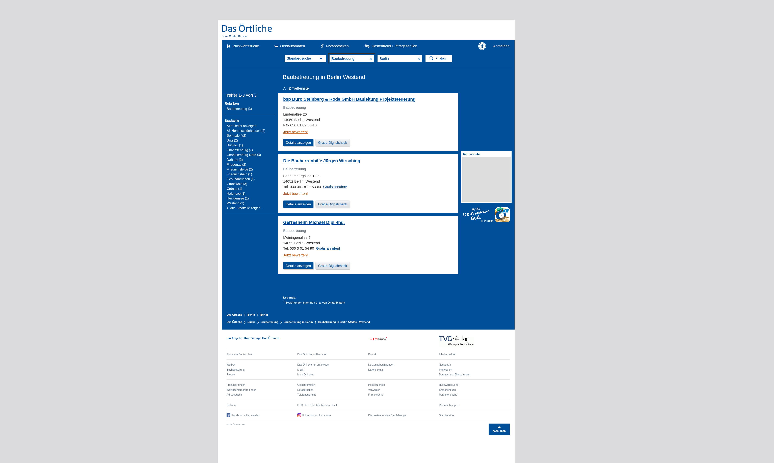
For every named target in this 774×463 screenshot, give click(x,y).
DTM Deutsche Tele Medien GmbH (317, 405)
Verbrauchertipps (449, 405)
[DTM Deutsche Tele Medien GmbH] (403, 341)
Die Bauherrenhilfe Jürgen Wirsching (321, 160)
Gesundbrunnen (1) (241, 179)
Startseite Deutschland (240, 354)
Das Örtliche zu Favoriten (312, 354)
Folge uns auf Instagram (316, 415)
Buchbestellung (235, 369)
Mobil (300, 369)
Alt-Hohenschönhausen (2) (246, 130)
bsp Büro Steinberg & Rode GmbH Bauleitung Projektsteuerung (349, 99)
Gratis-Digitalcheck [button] (332, 143)
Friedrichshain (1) (239, 174)
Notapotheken (337, 46)
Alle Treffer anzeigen (241, 126)
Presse (231, 374)
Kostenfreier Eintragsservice (394, 46)
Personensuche (448, 394)
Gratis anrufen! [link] (335, 187)
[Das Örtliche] (247, 30)
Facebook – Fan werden (245, 415)
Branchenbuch (447, 389)
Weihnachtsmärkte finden (241, 389)
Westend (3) (235, 203)
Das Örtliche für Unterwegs (313, 364)
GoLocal (231, 405)
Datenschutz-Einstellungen (454, 374)
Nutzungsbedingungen (381, 364)
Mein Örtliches (305, 374)
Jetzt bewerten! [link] (295, 132)
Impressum (445, 369)
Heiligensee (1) (238, 198)
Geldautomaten (292, 46)
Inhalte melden (447, 354)
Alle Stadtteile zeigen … (247, 208)
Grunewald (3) (237, 184)
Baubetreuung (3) (239, 109)
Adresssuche (234, 394)
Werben (231, 364)
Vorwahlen (374, 389)
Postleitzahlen (376, 384)
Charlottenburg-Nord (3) (244, 155)
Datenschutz (375, 369)
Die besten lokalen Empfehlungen (387, 415)
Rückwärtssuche (245, 46)
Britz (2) (232, 140)
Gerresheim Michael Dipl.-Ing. (314, 222)
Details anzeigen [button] (298, 143)
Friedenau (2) (236, 164)
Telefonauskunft (306, 394)
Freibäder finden (236, 384)
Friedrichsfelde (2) (240, 169)
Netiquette (445, 364)
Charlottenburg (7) (240, 150)
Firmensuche (375, 394)
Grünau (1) (234, 188)
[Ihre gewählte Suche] (305, 58)
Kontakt (372, 354)
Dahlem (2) (235, 159)
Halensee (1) (236, 193)
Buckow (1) (235, 145)
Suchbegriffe (446, 415)
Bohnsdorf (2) (236, 135)
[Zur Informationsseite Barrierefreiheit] (482, 46)
